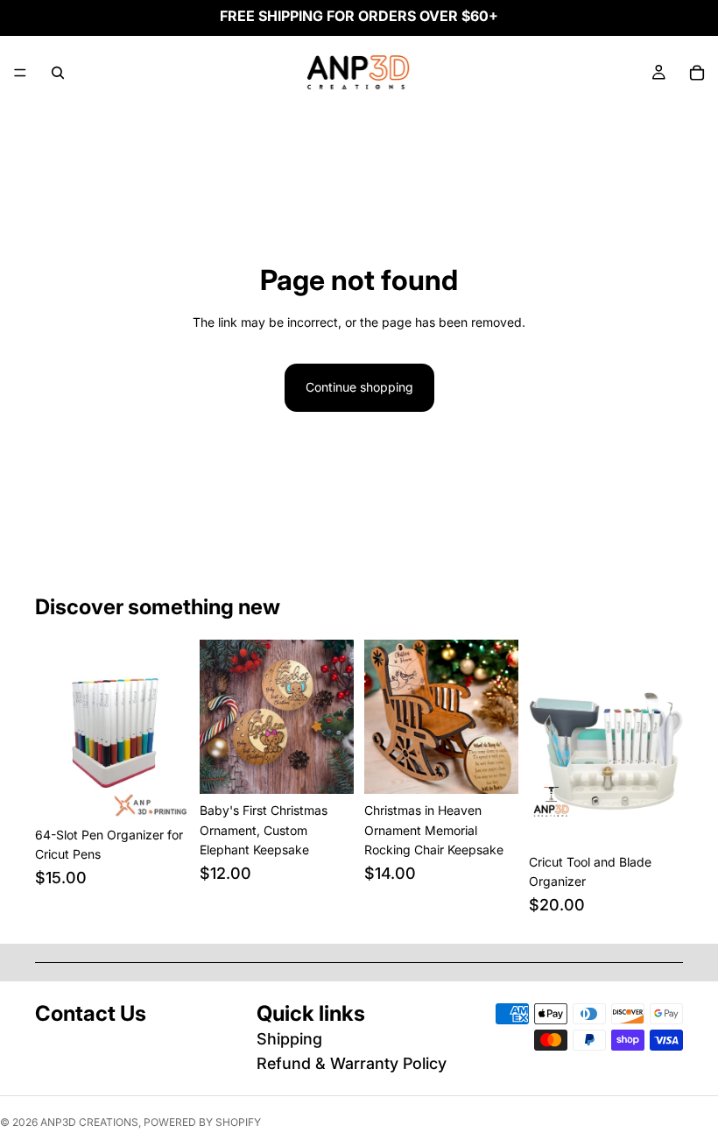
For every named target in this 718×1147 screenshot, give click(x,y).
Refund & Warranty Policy (352, 1063)
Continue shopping (359, 386)
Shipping (289, 1039)
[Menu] (20, 73)
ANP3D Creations (89, 1122)
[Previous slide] (54, 729)
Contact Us (90, 1013)
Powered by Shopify (202, 1122)
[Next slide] (170, 729)
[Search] (58, 72)
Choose (177, 790)
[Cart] (697, 72)
